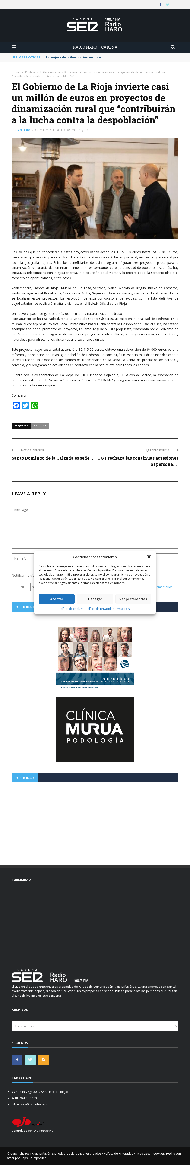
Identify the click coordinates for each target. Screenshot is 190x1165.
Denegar (95, 599)
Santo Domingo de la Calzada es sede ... (52, 458)
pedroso (40, 425)
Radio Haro (23, 130)
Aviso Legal (124, 608)
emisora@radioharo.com (32, 1104)
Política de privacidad (100, 608)
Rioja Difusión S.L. (44, 1153)
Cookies (159, 1153)
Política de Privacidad (118, 1153)
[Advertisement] (95, 821)
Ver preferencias (133, 599)
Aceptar (56, 599)
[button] (149, 557)
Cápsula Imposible (34, 1158)
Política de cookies (71, 608)
